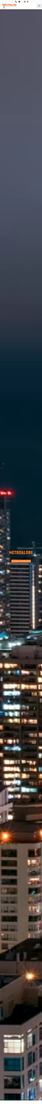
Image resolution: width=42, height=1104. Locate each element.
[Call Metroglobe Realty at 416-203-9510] (16, 2)
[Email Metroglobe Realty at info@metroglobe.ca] (19, 2)
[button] (39, 6)
